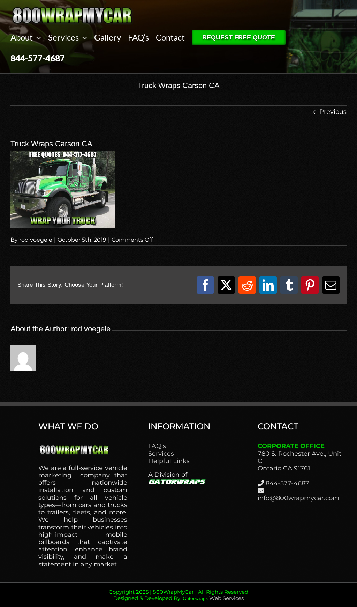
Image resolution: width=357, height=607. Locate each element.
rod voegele (35, 239)
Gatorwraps (195, 598)
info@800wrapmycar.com (298, 498)
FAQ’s (157, 446)
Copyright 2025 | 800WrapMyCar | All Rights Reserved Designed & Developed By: (178, 594)
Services (161, 454)
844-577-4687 (287, 483)
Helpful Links (169, 461)
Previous (333, 112)
